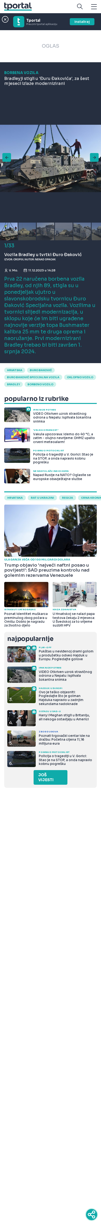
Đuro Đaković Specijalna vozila (33, 377)
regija (67, 497)
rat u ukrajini (42, 497)
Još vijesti (46, 777)
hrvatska (14, 370)
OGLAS (50, 46)
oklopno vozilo (80, 377)
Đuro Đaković (41, 370)
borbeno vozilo (40, 384)
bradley (13, 384)
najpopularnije (30, 639)
